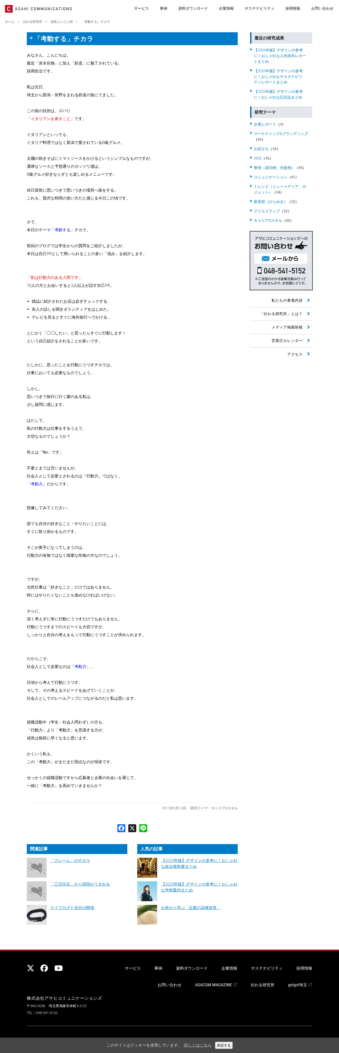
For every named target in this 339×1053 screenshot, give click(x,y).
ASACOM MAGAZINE (213, 985)
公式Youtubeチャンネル (58, 968)
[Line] (143, 827)
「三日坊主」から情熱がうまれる (80, 884)
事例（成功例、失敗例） (274, 167)
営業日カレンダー (287, 340)
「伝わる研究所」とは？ (281, 314)
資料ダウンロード (193, 8)
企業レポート (265, 124)
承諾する (224, 1045)
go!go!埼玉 (297, 985)
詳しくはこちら (198, 1045)
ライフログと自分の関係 (72, 907)
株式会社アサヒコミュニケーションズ (64, 998)
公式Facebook (44, 968)
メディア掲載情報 (287, 327)
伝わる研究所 (262, 985)
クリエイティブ (267, 211)
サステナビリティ (259, 8)
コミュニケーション (270, 177)
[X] (132, 827)
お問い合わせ (322, 8)
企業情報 (226, 8)
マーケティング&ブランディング (281, 134)
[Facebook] (121, 827)
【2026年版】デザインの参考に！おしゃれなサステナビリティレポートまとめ (278, 77)
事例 (163, 8)
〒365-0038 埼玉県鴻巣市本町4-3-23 (56, 1006)
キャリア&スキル (224, 808)
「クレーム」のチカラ (70, 860)
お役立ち (261, 149)
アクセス (295, 354)
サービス (141, 8)
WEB (258, 158)
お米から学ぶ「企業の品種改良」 (191, 907)
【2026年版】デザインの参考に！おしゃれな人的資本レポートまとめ (280, 56)
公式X (30, 968)
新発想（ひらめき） (270, 201)
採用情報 (292, 8)
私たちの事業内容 (287, 300)
